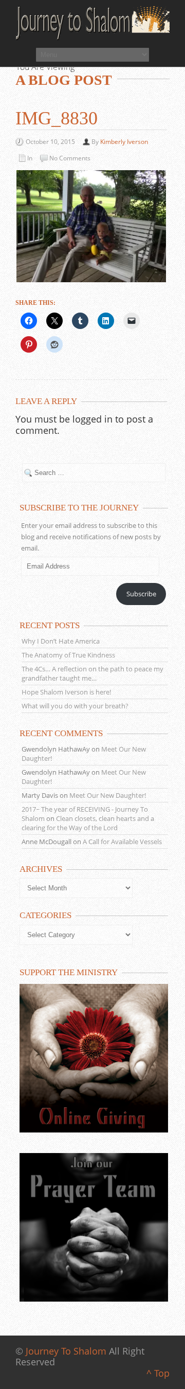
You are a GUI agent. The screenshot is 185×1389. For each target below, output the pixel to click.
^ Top (158, 1373)
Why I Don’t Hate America (61, 641)
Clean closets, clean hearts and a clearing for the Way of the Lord (88, 823)
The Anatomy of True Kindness (68, 655)
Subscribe (141, 593)
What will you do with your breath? (75, 705)
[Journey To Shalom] (92, 23)
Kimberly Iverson (124, 141)
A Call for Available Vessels (122, 841)
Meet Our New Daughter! (107, 795)
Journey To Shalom (66, 1351)
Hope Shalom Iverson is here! (66, 692)
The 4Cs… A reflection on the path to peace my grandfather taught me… (92, 673)
